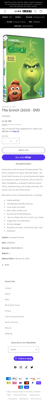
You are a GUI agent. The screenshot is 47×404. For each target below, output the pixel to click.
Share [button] (7, 265)
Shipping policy (34, 395)
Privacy (8, 311)
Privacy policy (12, 399)
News (7, 299)
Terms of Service (11, 322)
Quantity (5, 136)
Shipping (4, 124)
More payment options (23, 163)
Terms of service (36, 399)
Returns (8, 328)
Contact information (20, 395)
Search (8, 294)
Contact (8, 288)
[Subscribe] (36, 349)
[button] (5, 11)
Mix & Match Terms (12, 305)
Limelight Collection (18, 392)
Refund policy (24, 399)
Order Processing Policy (14, 316)
